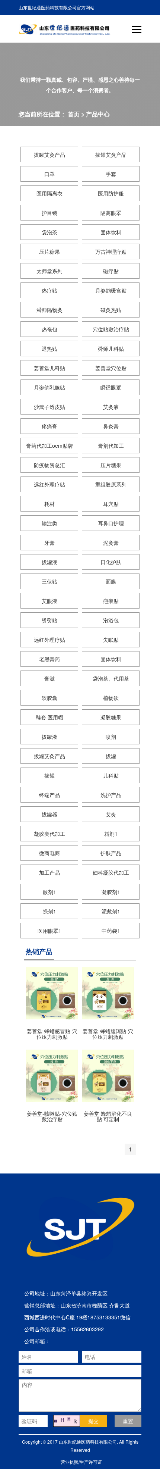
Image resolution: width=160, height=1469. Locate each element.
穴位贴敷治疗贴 (111, 329)
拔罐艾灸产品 (49, 154)
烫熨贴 (49, 620)
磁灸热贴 (110, 309)
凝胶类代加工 (49, 833)
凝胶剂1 (111, 892)
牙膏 (49, 542)
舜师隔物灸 (49, 309)
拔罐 (111, 756)
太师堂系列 (49, 271)
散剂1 (49, 892)
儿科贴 (111, 775)
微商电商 (49, 853)
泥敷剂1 (111, 911)
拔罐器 (49, 814)
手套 (111, 174)
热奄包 (49, 329)
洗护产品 (110, 794)
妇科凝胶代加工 (111, 872)
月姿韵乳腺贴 (49, 387)
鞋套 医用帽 (49, 717)
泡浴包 (111, 620)
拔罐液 (49, 562)
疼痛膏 (49, 426)
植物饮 (111, 697)
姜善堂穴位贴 (111, 368)
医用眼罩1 (49, 930)
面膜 (111, 581)
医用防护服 (111, 193)
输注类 (49, 523)
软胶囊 (49, 697)
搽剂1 (49, 911)
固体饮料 (110, 232)
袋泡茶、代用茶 (111, 678)
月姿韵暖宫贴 (111, 290)
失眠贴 (111, 639)
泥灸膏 (111, 542)
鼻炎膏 (111, 426)
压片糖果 (49, 251)
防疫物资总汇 (49, 465)
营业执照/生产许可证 (81, 1462)
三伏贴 (49, 581)
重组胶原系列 (111, 484)
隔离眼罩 (110, 212)
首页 (74, 114)
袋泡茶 (49, 232)
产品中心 (98, 114)
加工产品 (49, 872)
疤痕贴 (111, 600)
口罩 (49, 174)
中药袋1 (111, 930)
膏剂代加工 (111, 445)
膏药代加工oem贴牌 (49, 445)
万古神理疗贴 (111, 251)
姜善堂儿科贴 (49, 368)
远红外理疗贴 (49, 484)
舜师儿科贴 (111, 348)
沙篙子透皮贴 (49, 406)
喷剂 (111, 736)
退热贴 (49, 348)
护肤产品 (110, 853)
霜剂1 (111, 833)
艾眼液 (49, 600)
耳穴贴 (111, 503)
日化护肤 (110, 562)
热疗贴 (49, 290)
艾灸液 (111, 406)
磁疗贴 (111, 271)
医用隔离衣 (49, 193)
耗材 (49, 503)
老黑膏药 (49, 659)
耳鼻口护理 (111, 523)
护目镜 (49, 212)
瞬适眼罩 (110, 387)
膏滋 (49, 678)
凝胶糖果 (110, 717)
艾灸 (111, 814)
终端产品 (49, 794)
